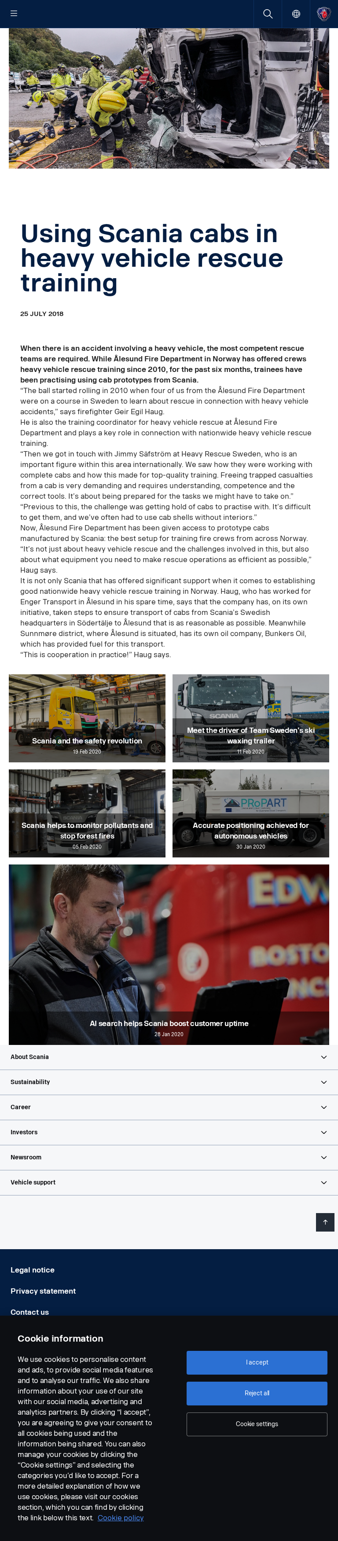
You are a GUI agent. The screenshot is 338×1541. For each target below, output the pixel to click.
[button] (169, 1057)
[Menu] (14, 14)
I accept (257, 1362)
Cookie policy (121, 1518)
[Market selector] (296, 14)
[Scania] (324, 14)
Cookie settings (257, 1424)
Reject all (257, 1393)
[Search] (268, 14)
